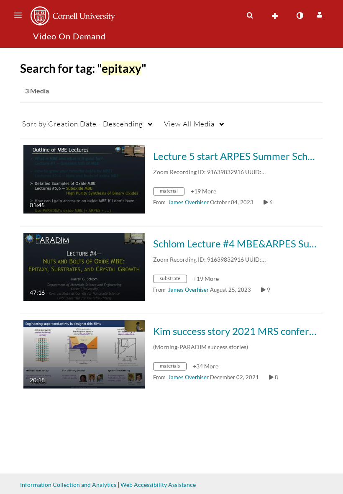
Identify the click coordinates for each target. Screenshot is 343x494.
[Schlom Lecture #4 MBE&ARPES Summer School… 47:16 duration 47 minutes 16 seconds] (84, 266)
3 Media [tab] (37, 91)
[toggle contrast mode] (299, 15)
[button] (20, 15)
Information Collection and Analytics (68, 484)
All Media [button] (189, 123)
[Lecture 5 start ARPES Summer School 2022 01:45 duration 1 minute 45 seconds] (84, 178)
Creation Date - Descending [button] (82, 123)
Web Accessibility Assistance (158, 484)
